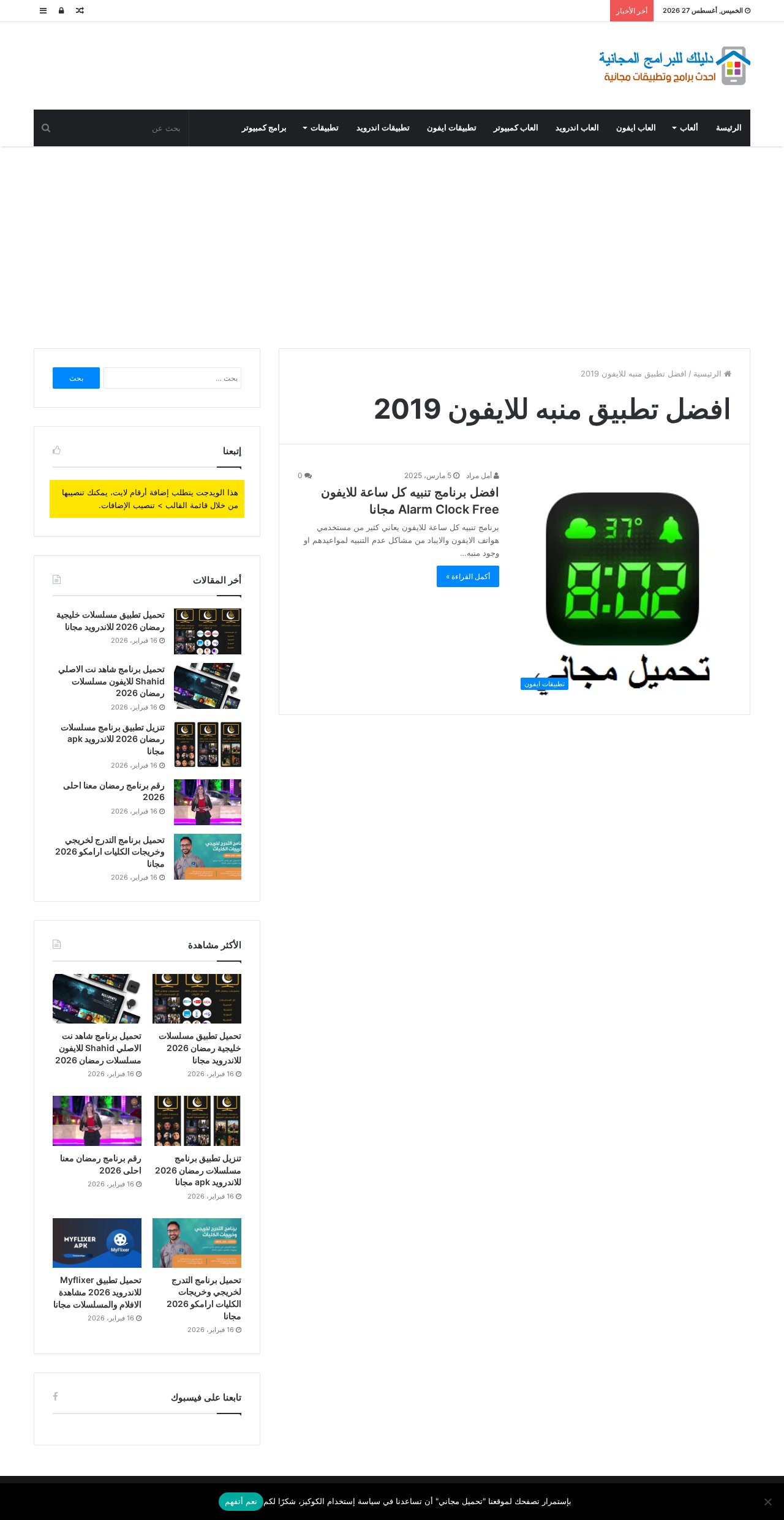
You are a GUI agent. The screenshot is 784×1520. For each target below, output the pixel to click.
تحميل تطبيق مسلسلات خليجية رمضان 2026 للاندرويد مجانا (200, 1047)
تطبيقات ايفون (452, 127)
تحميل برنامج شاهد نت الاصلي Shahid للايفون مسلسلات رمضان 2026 (111, 681)
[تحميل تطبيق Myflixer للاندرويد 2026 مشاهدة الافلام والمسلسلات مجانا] (97, 1243)
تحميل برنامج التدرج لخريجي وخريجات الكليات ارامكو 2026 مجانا (110, 851)
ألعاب (689, 127)
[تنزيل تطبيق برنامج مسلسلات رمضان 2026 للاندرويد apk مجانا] (207, 744)
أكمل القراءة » (468, 576)
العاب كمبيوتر (516, 127)
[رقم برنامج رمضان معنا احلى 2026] (207, 802)
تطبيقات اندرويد (383, 127)
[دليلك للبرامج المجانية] (673, 66)
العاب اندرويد (577, 127)
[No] (769, 1502)
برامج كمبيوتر (264, 127)
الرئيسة (729, 127)
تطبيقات (325, 127)
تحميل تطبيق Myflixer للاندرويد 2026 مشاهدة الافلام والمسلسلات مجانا (97, 1292)
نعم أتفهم (241, 1501)
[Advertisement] (392, 244)
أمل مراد (480, 475)
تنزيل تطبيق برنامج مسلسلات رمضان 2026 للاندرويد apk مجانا (113, 739)
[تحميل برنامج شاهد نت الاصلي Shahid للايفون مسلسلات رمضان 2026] (207, 686)
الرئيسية (708, 373)
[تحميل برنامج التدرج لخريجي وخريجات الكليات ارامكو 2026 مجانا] (207, 857)
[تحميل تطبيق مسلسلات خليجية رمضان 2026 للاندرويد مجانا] (207, 631)
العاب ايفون (636, 127)
